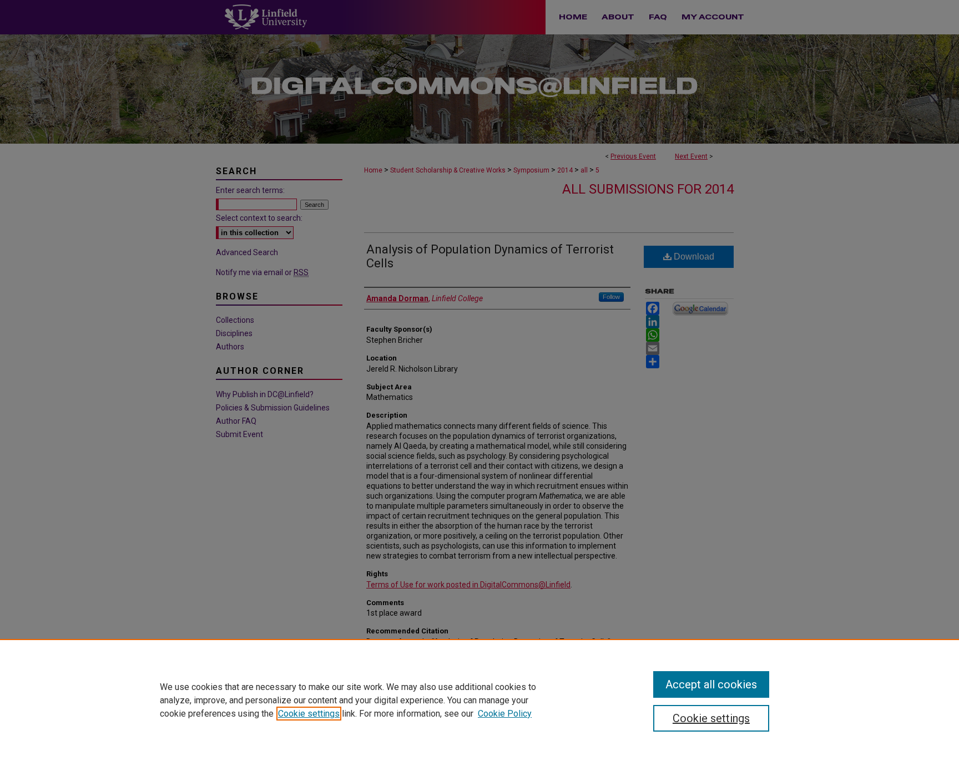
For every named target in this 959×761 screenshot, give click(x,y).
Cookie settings (309, 713)
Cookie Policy (505, 713)
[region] (479, 700)
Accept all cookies (711, 684)
